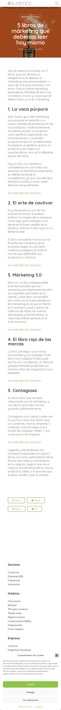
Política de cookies (25, 706)
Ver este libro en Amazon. (24, 265)
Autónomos (14, 584)
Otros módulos (16, 629)
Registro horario (16, 617)
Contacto (13, 646)
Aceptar (30, 684)
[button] (56, 655)
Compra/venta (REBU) (19, 621)
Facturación (14, 601)
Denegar (30, 692)
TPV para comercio (18, 609)
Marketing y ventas (30, 17)
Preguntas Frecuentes (19, 650)
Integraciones (15, 625)
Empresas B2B (15, 576)
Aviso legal (39, 706)
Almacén (12, 605)
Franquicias (14, 580)
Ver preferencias (30, 700)
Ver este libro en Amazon (24, 193)
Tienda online (15, 613)
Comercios (13, 572)
